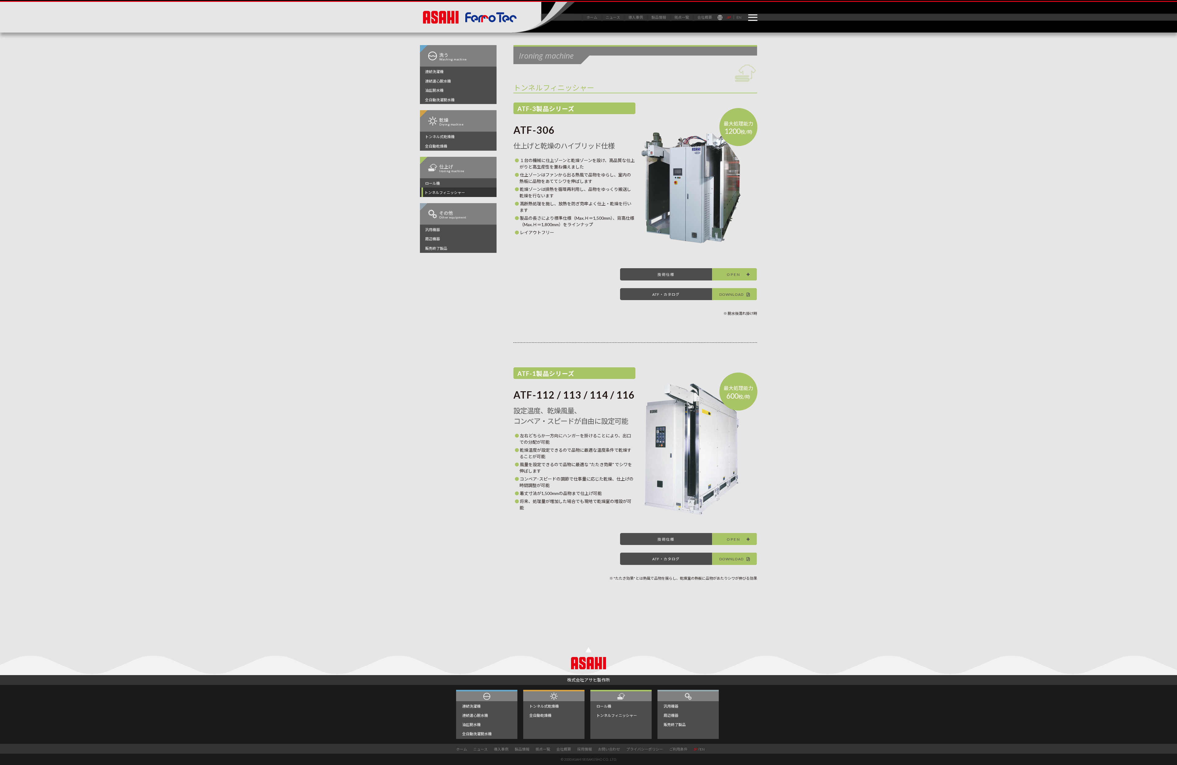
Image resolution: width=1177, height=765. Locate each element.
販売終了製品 (436, 248)
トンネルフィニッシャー (445, 192)
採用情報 (584, 749)
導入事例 (635, 17)
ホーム (591, 17)
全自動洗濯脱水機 (440, 100)
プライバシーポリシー (644, 749)
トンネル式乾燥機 (440, 136)
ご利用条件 (678, 749)
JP (728, 17)
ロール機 (432, 183)
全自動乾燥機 (436, 146)
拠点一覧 (681, 17)
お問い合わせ (609, 749)
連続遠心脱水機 (438, 81)
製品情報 (658, 17)
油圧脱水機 (434, 90)
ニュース (613, 17)
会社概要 (704, 17)
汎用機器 (432, 229)
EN (739, 17)
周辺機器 (432, 239)
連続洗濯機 (434, 71)
